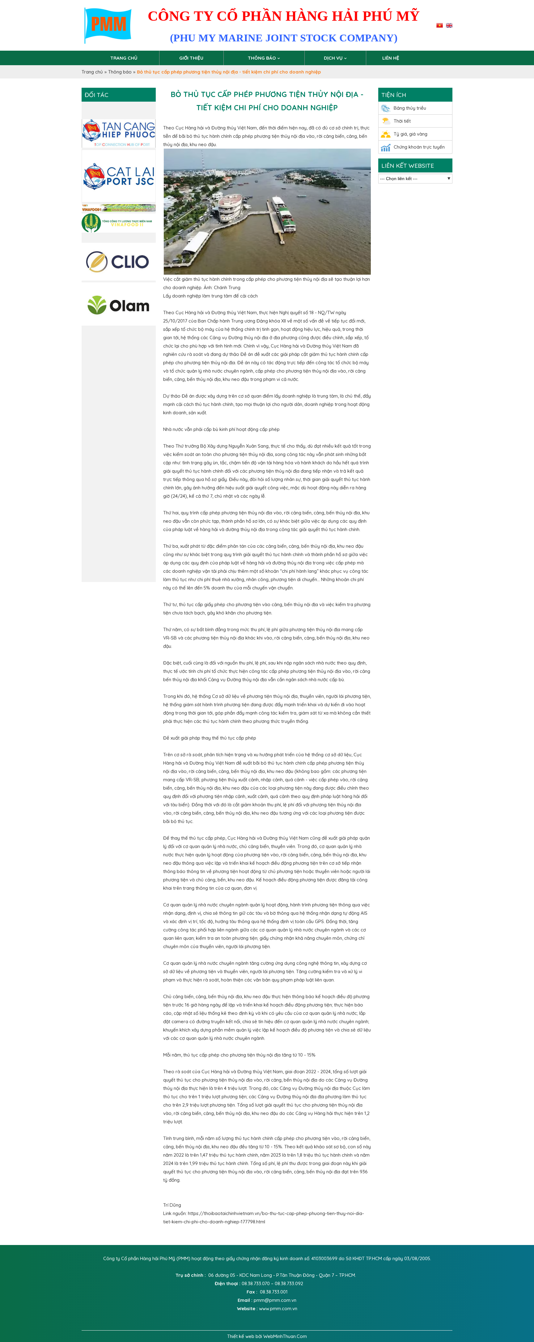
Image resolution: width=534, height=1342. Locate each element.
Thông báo (262, 58)
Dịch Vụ (333, 58)
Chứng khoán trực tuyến (419, 147)
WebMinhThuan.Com (285, 1336)
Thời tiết (402, 121)
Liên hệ (390, 58)
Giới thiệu (191, 58)
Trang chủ (124, 58)
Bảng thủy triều (410, 108)
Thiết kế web (241, 1336)
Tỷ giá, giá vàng (410, 134)
